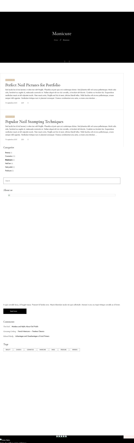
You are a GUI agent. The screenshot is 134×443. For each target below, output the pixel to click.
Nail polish (9, 167)
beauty (8, 350)
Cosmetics (8, 156)
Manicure (8, 160)
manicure (43, 350)
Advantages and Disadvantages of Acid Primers (32, 336)
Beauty (7, 153)
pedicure (63, 350)
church (18, 350)
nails (53, 350)
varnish (74, 350)
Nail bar (8, 163)
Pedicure (8, 171)
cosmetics (30, 350)
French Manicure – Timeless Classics (31, 331)
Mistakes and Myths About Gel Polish (25, 326)
